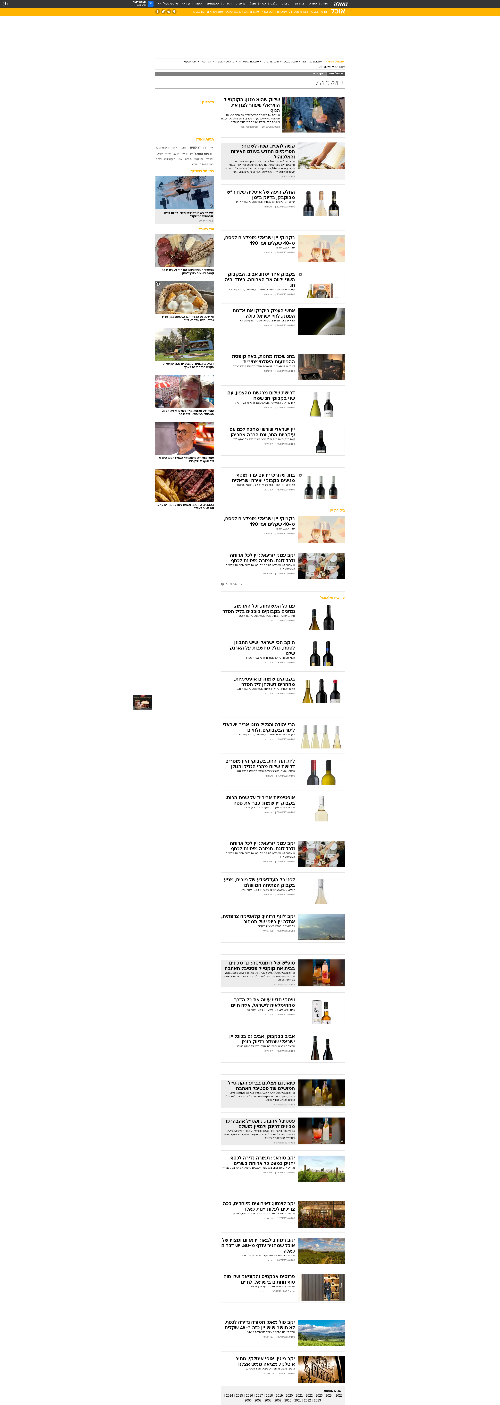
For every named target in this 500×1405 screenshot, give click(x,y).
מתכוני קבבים (291, 62)
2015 (239, 1395)
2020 (289, 1395)
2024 (329, 1395)
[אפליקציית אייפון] (168, 11)
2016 (249, 1395)
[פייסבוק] (157, 11)
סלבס (274, 3)
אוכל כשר (206, 62)
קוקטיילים (169, 159)
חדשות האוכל (319, 12)
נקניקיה (209, 159)
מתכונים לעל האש (312, 62)
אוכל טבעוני (190, 62)
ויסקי (174, 148)
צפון (180, 159)
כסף (263, 3)
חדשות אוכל (163, 148)
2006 (248, 1400)
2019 (279, 1395)
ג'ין (204, 148)
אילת (210, 148)
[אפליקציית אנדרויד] (174, 11)
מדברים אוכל (251, 12)
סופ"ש (188, 159)
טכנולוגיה (213, 3)
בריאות (240, 3)
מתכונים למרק (271, 62)
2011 (297, 1400)
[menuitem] (323, 4)
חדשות (325, 3)
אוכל (253, 3)
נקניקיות (198, 159)
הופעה (184, 148)
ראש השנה (207, 164)
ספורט (313, 3)
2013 (317, 1400)
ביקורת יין (318, 73)
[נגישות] (5, 4)
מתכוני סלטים (233, 12)
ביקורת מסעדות (298, 12)
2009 (277, 1400)
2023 (319, 1395)
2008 (267, 1400)
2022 (309, 1395)
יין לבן (176, 154)
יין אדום (184, 154)
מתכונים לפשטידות (249, 62)
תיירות (227, 3)
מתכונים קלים (215, 12)
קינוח (159, 159)
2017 (259, 1395)
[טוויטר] (163, 11)
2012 (307, 1400)
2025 (339, 1395)
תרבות (286, 3)
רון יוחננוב (196, 164)
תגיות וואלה (205, 139)
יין (191, 153)
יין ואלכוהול (326, 67)
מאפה (167, 154)
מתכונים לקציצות (225, 62)
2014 (229, 1395)
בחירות (299, 3)
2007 (258, 1400)
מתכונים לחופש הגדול (274, 12)
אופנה (198, 3)
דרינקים (195, 147)
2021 (299, 1395)
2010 (287, 1400)
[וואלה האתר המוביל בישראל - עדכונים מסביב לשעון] (341, 4)
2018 (269, 1395)
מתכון (159, 154)
